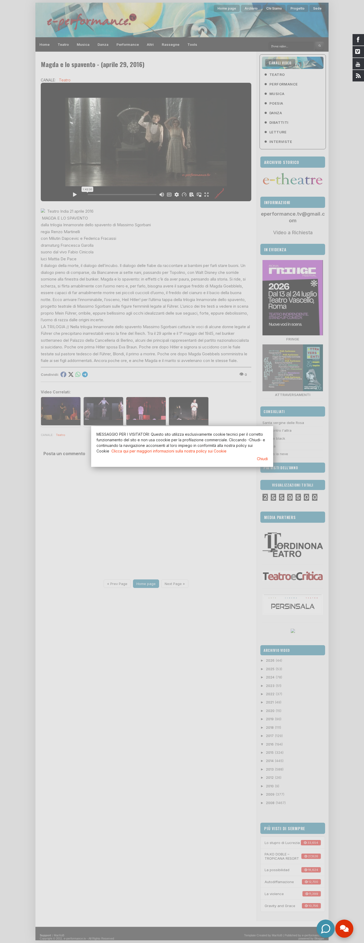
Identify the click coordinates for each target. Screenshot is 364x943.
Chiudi (262, 458)
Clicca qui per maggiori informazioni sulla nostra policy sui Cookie (169, 451)
